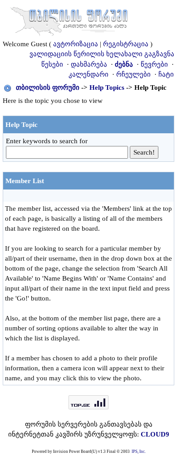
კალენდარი (88, 74)
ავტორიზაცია (75, 44)
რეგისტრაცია (125, 44)
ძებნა (124, 64)
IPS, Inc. (139, 451)
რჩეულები (133, 74)
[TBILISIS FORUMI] (69, 19)
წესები (52, 64)
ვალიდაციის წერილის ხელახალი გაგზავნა (102, 54)
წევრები (154, 64)
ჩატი (166, 74)
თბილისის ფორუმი (47, 87)
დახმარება (89, 64)
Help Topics (106, 87)
